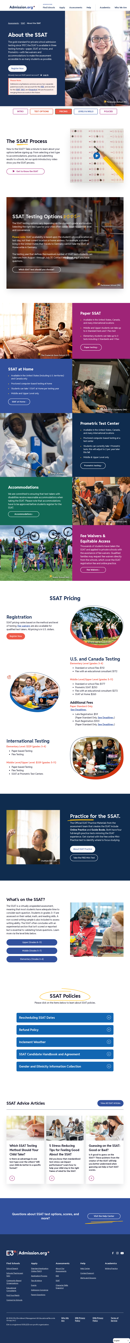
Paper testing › (91, 347)
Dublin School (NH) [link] (61, 577)
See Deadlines (78, 709)
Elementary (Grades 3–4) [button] (32, 959)
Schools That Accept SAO (14, 1274)
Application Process (39, 1276)
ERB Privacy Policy (80, 1319)
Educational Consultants (11, 1289)
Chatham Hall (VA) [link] (49, 861)
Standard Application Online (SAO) (39, 1269)
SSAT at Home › (19, 401)
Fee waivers (24, 625)
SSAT (23, 23)
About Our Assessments (61, 1269)
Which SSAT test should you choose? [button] (36, 269)
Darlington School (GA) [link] (98, 772)
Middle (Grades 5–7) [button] (32, 950)
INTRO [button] (20, 111)
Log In (45, 75)
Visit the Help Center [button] (104, 1216)
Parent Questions (38, 1295)
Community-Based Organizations (13, 1281)
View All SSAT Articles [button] (110, 1103)
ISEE (42, 87)
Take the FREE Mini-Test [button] (84, 857)
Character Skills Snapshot (62, 1286)
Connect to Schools (14, 1300)
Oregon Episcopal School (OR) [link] (113, 522)
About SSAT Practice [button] (82, 849)
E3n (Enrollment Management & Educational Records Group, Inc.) (30, 1319)
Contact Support (87, 1273)
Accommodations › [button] (23, 514)
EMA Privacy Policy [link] (98, 1319)
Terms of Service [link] (114, 1319)
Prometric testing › (93, 465)
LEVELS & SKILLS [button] (85, 111)
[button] (22, 7)
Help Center (85, 1268)
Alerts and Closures (88, 1278)
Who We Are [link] (65, 1319)
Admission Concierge (39, 1290)
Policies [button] (108, 111)
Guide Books (98, 829)
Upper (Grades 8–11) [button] (32, 942)
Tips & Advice (36, 1280)
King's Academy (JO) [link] (60, 473)
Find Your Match (12, 1295)
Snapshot (33, 90)
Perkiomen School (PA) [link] (117, 102)
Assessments (13, 23)
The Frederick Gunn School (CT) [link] (55, 355)
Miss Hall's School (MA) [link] (110, 953)
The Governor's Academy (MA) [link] (113, 409)
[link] (115, 102)
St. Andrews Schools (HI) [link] (98, 642)
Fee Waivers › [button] (93, 569)
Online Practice (78, 829)
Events (33, 1285)
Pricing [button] (63, 111)
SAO (23, 90)
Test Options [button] (41, 111)
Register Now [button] (17, 68)
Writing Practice (111, 1268)
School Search (12, 1268)
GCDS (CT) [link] (43, 705)
